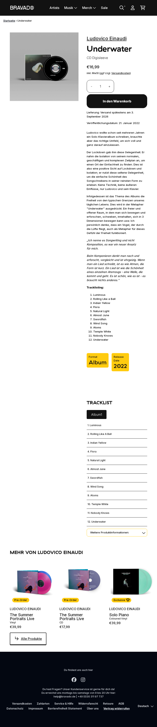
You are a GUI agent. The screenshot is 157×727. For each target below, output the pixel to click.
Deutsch (143, 706)
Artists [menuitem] (54, 8)
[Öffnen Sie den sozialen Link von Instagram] (82, 679)
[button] (117, 532)
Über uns (93, 708)
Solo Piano (119, 615)
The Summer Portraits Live (22, 617)
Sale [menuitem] (104, 8)
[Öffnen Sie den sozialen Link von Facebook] (74, 679)
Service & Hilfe (63, 703)
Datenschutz (15, 708)
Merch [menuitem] (87, 8)
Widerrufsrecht (88, 703)
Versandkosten (120, 73)
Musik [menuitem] (68, 8)
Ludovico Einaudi (107, 38)
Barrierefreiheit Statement (65, 708)
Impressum (35, 708)
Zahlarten (43, 703)
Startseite (9, 20)
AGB (121, 703)
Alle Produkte (31, 639)
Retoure (108, 703)
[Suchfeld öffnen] (121, 7)
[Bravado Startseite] (22, 7)
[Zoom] (44, 66)
